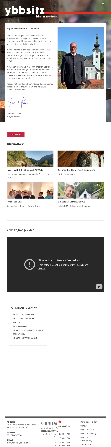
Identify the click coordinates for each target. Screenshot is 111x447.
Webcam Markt (87, 429)
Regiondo (16, 134)
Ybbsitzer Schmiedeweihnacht (28, 330)
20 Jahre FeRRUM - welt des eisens (76, 169)
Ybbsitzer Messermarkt (25, 338)
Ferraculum (19, 334)
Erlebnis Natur (21, 326)
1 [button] (93, 153)
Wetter (83, 425)
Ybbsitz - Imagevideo (23, 314)
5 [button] (101, 153)
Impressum (85, 444)
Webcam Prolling (88, 433)
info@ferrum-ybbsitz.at (17, 442)
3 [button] (97, 153)
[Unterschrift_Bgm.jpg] (30, 101)
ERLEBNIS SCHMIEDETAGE (71, 201)
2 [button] (95, 153)
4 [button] (51, 185)
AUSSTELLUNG (15, 201)
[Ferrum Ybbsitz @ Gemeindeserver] (31, 11)
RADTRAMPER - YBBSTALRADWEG (25, 169)
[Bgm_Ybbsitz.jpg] (81, 58)
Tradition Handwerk (23, 318)
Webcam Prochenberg (86, 439)
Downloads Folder (88, 422)
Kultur (16, 322)
